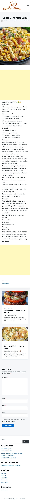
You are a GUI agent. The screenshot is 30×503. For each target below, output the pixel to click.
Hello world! (17, 465)
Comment (5, 377)
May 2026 (3, 473)
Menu (28, 6)
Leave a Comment (24, 20)
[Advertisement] (15, 85)
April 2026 (3, 475)
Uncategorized (5, 283)
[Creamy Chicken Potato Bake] (15, 334)
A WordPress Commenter (7, 465)
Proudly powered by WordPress (10, 498)
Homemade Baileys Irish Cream (8, 457)
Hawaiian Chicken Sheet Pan (8, 455)
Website (4, 412)
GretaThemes (15, 499)
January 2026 (4, 482)
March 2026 (4, 477)
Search (3, 439)
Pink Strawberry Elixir (6, 448)
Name (4, 398)
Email (4, 405)
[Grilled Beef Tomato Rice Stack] (15, 298)
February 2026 (4, 480)
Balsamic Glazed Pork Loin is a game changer (12, 453)
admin (5, 20)
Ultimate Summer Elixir (6, 450)
